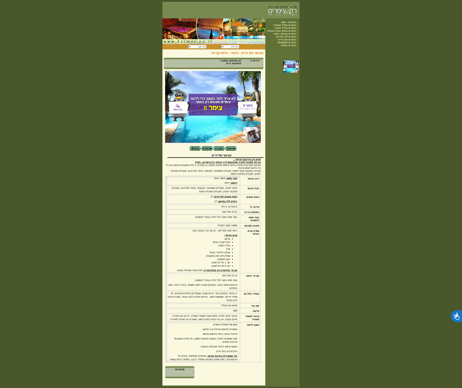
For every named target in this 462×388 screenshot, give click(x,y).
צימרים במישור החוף (285, 33)
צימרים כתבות (288, 45)
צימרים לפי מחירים (286, 36)
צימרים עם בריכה (287, 39)
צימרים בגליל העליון (285, 28)
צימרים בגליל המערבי (284, 25)
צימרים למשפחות (287, 42)
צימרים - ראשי (288, 22)
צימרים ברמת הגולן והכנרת (281, 31)
